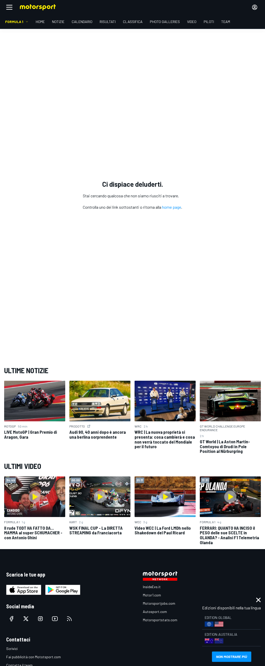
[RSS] (69, 618)
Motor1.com (152, 595)
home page (171, 207)
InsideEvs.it (152, 587)
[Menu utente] (254, 7)
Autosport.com (155, 611)
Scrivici (12, 648)
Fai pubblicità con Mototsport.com (33, 657)
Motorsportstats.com (160, 620)
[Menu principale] (9, 7)
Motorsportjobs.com (159, 603)
